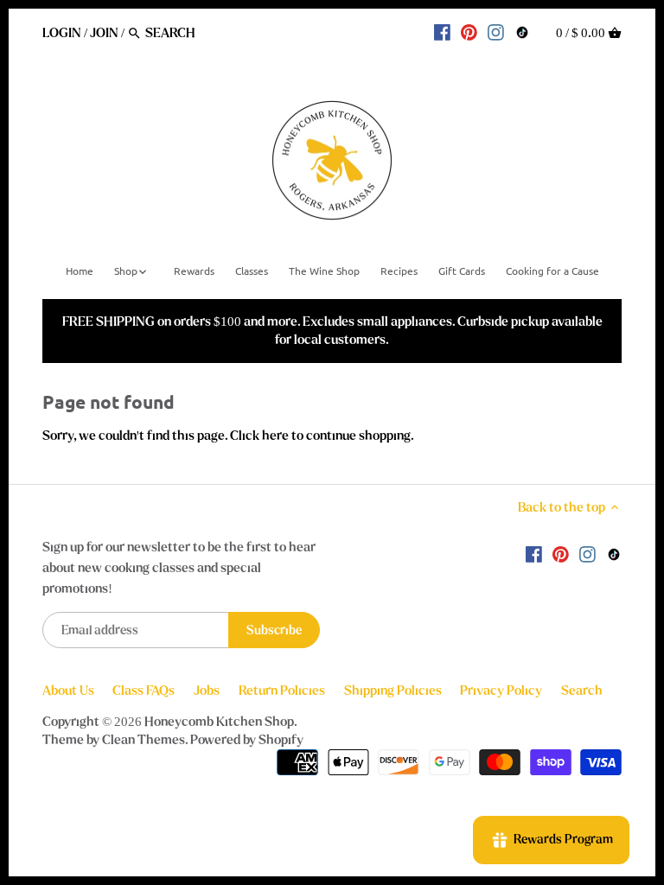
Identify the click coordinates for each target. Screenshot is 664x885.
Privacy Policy (501, 690)
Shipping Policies (393, 690)
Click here (259, 435)
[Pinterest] (469, 32)
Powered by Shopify (246, 740)
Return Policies (282, 690)
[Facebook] (442, 32)
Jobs (207, 690)
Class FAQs (143, 690)
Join (104, 33)
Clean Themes (143, 740)
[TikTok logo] (522, 32)
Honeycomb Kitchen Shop (219, 722)
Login (61, 33)
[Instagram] (496, 32)
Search (582, 690)
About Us (68, 690)
